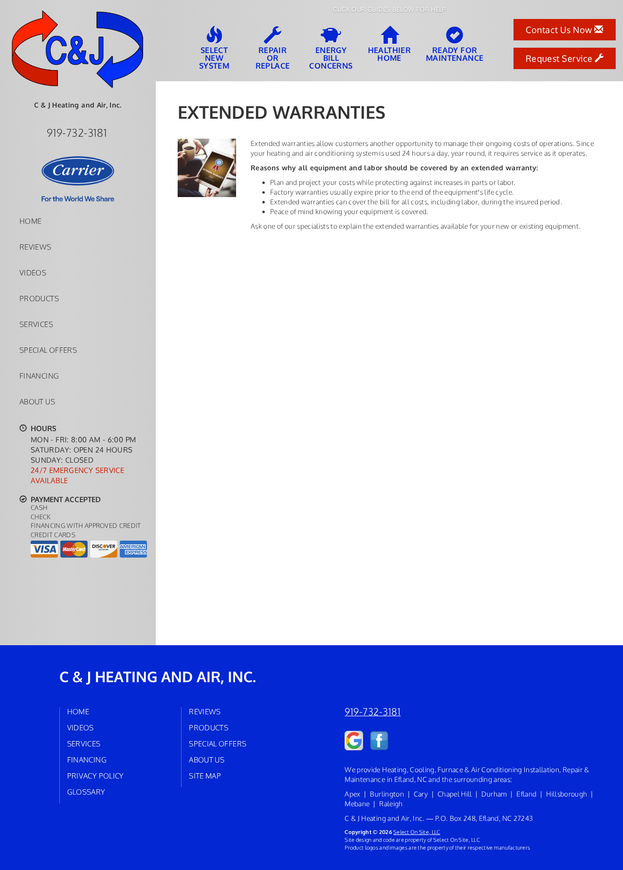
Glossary (86, 791)
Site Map (205, 775)
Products (39, 298)
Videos (32, 272)
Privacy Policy (95, 775)
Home (30, 221)
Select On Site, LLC (416, 831)
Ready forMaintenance (454, 53)
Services (36, 324)
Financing (39, 375)
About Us (37, 401)
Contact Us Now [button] (560, 29)
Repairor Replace (273, 57)
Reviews (35, 246)
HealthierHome (389, 53)
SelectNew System (214, 57)
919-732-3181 (373, 712)
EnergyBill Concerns (330, 57)
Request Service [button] (560, 58)
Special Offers (48, 349)
